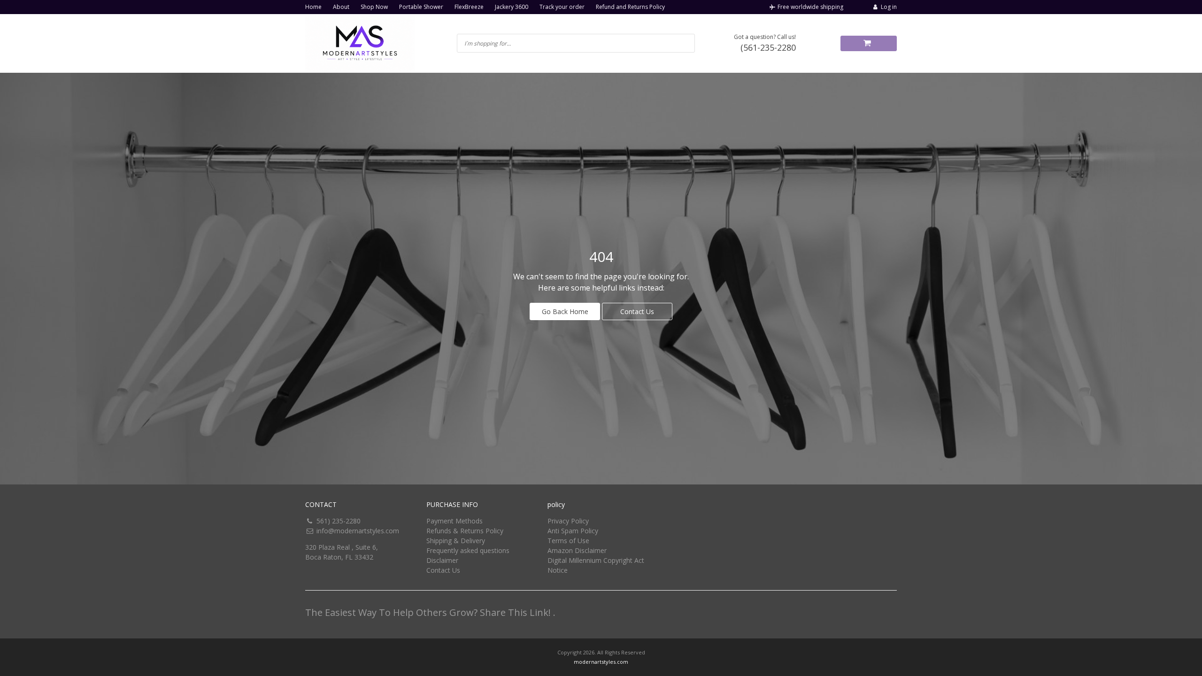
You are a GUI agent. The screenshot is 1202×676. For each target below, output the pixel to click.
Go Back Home (565, 311)
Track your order (562, 7)
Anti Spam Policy (572, 530)
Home (313, 7)
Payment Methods (454, 520)
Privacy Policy (568, 520)
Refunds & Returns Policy (464, 530)
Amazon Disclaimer (577, 550)
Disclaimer (442, 560)
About (341, 7)
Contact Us (637, 311)
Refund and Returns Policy (630, 7)
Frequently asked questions (467, 550)
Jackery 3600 (511, 7)
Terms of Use (568, 540)
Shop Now (374, 7)
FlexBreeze (469, 7)
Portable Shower (421, 7)
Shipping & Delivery (455, 540)
